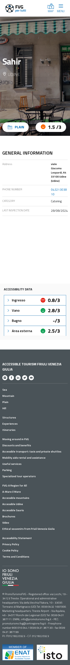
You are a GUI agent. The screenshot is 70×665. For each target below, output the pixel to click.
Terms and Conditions (15, 556)
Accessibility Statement (17, 538)
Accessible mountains (15, 498)
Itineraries (8, 430)
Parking (7, 470)
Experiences (10, 424)
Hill (4, 408)
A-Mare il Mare (11, 492)
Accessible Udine (12, 504)
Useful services (11, 464)
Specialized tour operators (19, 476)
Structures (9, 417)
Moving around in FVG (15, 439)
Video (5, 522)
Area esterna (22, 330)
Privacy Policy (10, 544)
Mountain (8, 396)
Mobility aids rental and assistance (24, 458)
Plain (5, 402)
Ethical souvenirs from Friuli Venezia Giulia (28, 529)
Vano (16, 310)
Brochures (8, 516)
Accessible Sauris (13, 510)
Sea (4, 390)
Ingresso (18, 300)
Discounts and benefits (16, 445)
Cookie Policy (10, 550)
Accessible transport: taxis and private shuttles (31, 451)
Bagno (17, 320)
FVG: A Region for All (14, 485)
